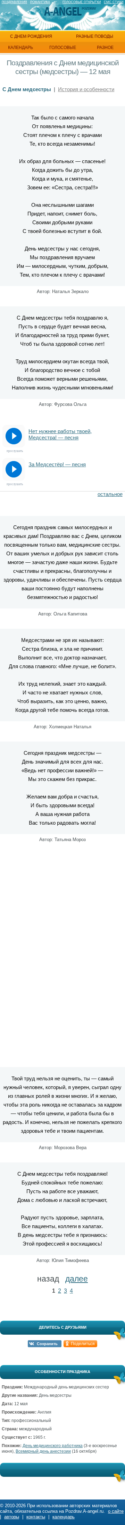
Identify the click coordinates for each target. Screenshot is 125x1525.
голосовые (62, 47)
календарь (20, 47)
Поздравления (14, 2)
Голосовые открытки (81, 2)
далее (76, 1278)
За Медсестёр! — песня (57, 464)
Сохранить (47, 1344)
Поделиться (83, 1343)
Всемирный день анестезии (43, 1451)
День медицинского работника (53, 1445)
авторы (11, 1516)
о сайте (116, 1511)
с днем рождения (31, 36)
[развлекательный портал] (63, 11)
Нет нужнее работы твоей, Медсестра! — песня (60, 434)
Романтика (40, 2)
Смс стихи (113, 2)
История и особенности (86, 89)
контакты (35, 1516)
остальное (110, 494)
